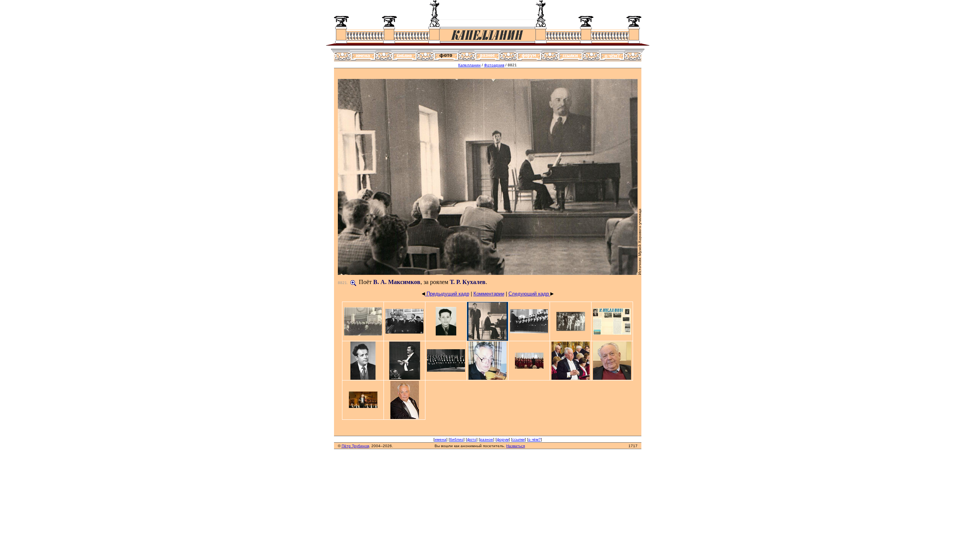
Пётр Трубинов (355, 446)
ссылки (518, 439)
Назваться (515, 446)
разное (486, 439)
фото (471, 439)
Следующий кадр (529, 294)
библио (457, 439)
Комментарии (488, 294)
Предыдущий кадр (447, 294)
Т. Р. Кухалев (468, 282)
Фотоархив (494, 65)
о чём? (534, 439)
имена (440, 439)
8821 (342, 283)
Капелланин (469, 65)
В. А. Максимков (396, 282)
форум (503, 439)
